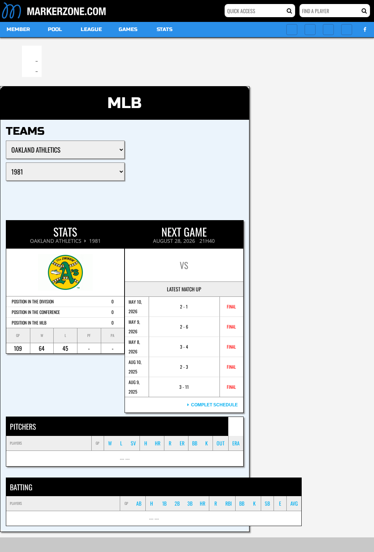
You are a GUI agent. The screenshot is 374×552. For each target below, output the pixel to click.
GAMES (128, 29)
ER (182, 443)
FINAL (231, 306)
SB (267, 503)
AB (138, 503)
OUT (221, 443)
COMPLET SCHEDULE (213, 404)
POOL (55, 29)
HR (157, 443)
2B (177, 503)
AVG (294, 503)
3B (189, 503)
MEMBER (18, 29)
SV (133, 443)
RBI (228, 503)
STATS (164, 29)
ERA (236, 443)
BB (194, 443)
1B (164, 503)
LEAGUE (91, 29)
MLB (124, 103)
